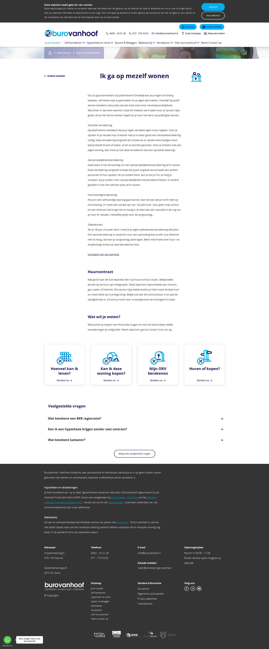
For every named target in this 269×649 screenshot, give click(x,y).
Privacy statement (147, 598)
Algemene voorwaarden (151, 593)
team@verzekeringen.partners (155, 568)
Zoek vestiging (193, 33)
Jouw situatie (52, 42)
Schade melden (213, 26)
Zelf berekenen (73, 42)
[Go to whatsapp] (7, 640)
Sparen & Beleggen (126, 42)
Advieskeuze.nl (116, 502)
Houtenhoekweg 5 (54, 553)
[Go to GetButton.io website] (7, 646)
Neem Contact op (211, 42)
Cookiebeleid (145, 603)
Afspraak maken (216, 33)
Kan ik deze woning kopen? (111, 371)
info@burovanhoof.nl (166, 33)
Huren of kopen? (204, 368)
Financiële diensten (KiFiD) (68, 502)
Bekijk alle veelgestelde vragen (135, 453)
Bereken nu (63, 380)
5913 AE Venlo (52, 573)
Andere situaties (56, 75)
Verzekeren (163, 42)
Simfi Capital (118, 497)
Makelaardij (145, 42)
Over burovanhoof (185, 42)
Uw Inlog (189, 26)
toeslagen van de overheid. (103, 254)
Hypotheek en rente (98, 42)
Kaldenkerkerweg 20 (55, 568)
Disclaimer (143, 588)
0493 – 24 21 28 (100, 553)
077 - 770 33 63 (140, 33)
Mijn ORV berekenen (158, 371)
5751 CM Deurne (53, 558)
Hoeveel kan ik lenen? (64, 371)
